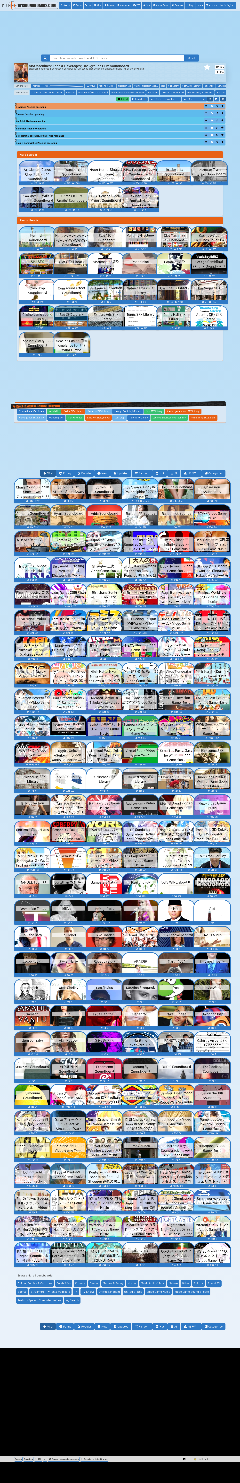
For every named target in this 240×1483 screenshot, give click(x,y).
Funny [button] (67, 473)
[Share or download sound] (206, 106)
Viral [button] (50, 473)
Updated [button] (122, 473)
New (148, 5)
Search (67, 5)
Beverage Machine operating (31, 107)
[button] (207, 67)
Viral (99, 5)
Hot (89, 5)
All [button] (175, 473)
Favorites (179, 5)
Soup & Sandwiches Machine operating (36, 143)
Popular (110, 5)
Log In (227, 5)
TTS (138, 5)
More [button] (199, 5)
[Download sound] (212, 106)
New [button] (104, 473)
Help (191, 5)
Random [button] (144, 473)
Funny (79, 5)
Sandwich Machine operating (31, 128)
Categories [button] (215, 473)
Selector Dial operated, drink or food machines (40, 135)
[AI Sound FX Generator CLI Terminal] (45, 1459)
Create (162, 5)
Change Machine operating (30, 114)
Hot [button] (162, 473)
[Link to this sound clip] (217, 106)
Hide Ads (213, 5)
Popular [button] (86, 473)
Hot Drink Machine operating (31, 121)
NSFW (192, 473)
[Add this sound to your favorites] (222, 106)
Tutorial (124, 99)
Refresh (141, 99)
